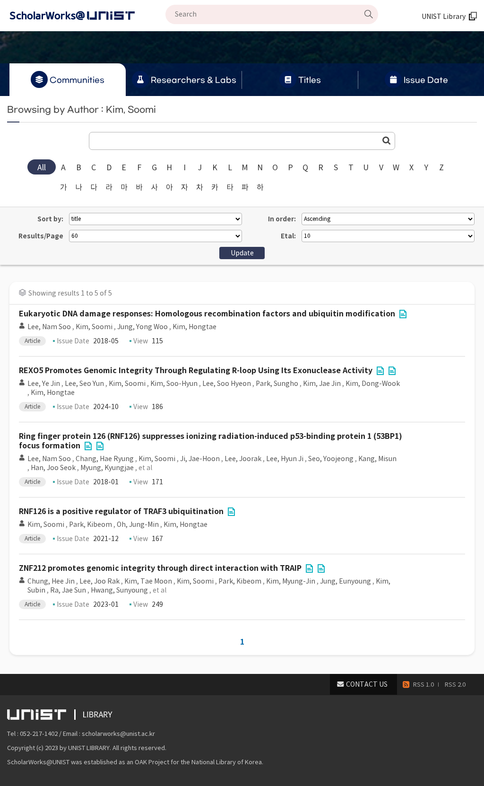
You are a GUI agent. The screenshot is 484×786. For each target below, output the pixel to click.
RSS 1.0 (423, 685)
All (41, 167)
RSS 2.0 (455, 685)
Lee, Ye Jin (43, 383)
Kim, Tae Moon (148, 581)
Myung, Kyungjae (107, 467)
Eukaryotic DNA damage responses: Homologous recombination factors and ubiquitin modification (207, 314)
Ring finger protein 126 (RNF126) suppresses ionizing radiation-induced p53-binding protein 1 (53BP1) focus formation (210, 441)
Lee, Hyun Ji (284, 458)
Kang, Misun (377, 458)
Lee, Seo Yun (84, 383)
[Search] (368, 14)
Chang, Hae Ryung (105, 458)
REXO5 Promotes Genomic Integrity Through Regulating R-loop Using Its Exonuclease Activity (195, 371)
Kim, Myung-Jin (290, 581)
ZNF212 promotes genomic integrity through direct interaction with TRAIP (160, 568)
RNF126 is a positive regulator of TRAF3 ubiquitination (121, 511)
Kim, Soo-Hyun (174, 383)
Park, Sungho (277, 383)
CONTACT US (367, 684)
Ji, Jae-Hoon (200, 458)
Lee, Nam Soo (49, 327)
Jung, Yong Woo (142, 327)
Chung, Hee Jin (51, 581)
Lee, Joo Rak (99, 581)
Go (387, 140)
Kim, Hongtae (194, 327)
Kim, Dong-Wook (373, 383)
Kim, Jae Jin (322, 383)
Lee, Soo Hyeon (226, 383)
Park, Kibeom (90, 524)
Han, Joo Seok (53, 467)
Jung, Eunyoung (345, 581)
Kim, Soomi (94, 327)
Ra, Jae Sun (68, 590)
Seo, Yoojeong (331, 458)
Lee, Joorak (243, 458)
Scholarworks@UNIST (87, 15)
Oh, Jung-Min (138, 524)
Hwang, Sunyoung (119, 590)
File (402, 314)
